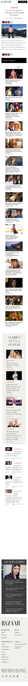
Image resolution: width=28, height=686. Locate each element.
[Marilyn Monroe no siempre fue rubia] (8, 477)
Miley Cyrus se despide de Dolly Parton (12, 365)
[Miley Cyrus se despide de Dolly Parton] (14, 354)
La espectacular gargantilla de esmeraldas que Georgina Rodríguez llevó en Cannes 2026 (14, 603)
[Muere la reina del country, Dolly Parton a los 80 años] (14, 401)
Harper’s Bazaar (18, 18)
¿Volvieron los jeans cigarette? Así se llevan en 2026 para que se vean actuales (15, 595)
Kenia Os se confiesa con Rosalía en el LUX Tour (13, 453)
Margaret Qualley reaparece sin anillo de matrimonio (13, 467)
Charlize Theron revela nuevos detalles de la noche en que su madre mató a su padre (13, 435)
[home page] (7, 2)
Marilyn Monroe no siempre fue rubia (13, 482)
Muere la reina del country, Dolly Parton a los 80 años (14, 412)
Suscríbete (22, 2)
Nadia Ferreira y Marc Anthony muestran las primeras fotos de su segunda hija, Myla (13, 498)
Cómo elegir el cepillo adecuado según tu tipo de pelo (14, 588)
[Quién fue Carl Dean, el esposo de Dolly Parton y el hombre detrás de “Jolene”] (14, 375)
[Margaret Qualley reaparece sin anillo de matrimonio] (8, 463)
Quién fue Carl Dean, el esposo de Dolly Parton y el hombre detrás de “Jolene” (13, 388)
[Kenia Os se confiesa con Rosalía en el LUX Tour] (8, 449)
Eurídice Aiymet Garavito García (17, 458)
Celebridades (14, 7)
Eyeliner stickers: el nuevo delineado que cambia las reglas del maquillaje (14, 582)
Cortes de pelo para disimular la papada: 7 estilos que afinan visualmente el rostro (14, 610)
